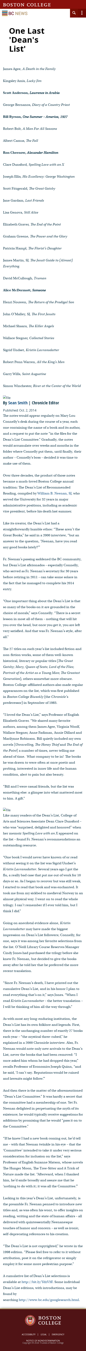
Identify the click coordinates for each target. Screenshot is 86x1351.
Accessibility (28, 1334)
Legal (44, 1334)
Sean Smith (18, 403)
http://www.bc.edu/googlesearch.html (49, 1300)
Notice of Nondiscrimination (43, 1340)
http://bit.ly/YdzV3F (37, 1282)
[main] (43, 668)
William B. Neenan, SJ (54, 493)
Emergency (58, 1334)
